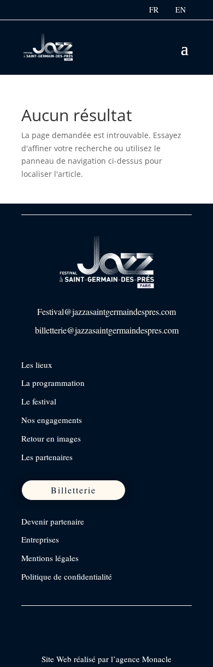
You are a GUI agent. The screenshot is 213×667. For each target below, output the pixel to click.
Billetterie (73, 490)
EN (180, 9)
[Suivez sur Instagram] (53, 619)
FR (153, 9)
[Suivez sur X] (76, 619)
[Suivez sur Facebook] (30, 619)
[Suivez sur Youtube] (99, 619)
